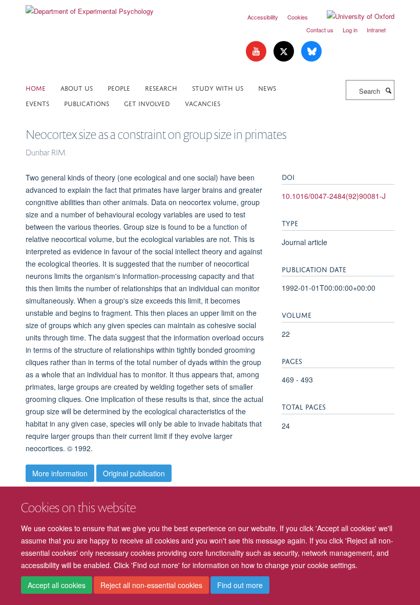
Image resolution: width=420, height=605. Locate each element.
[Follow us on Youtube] (257, 51)
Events (37, 103)
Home (36, 87)
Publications (86, 103)
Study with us (217, 87)
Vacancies (202, 103)
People (119, 87)
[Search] (388, 90)
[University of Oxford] (352, 16)
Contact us (319, 30)
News (267, 87)
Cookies (297, 17)
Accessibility (262, 17)
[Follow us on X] (285, 51)
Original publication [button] (134, 473)
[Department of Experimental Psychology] (90, 7)
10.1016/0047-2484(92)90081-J (334, 196)
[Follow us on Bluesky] (311, 51)
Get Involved (147, 103)
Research (161, 87)
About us (76, 87)
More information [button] (60, 473)
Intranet (376, 30)
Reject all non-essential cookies (151, 585)
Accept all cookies (57, 585)
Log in (350, 30)
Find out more (240, 585)
